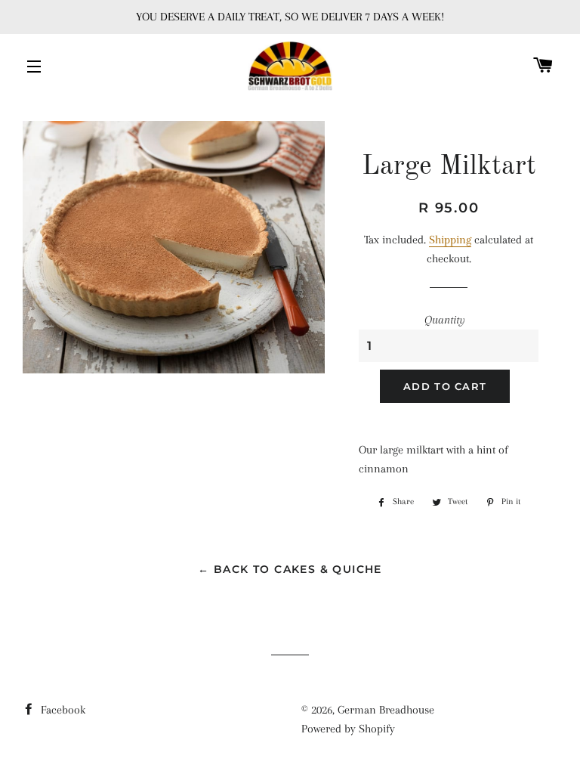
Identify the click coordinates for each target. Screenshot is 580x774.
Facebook (61, 710)
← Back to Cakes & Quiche (290, 569)
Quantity (444, 320)
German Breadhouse (386, 710)
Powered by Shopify (348, 728)
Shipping (450, 239)
